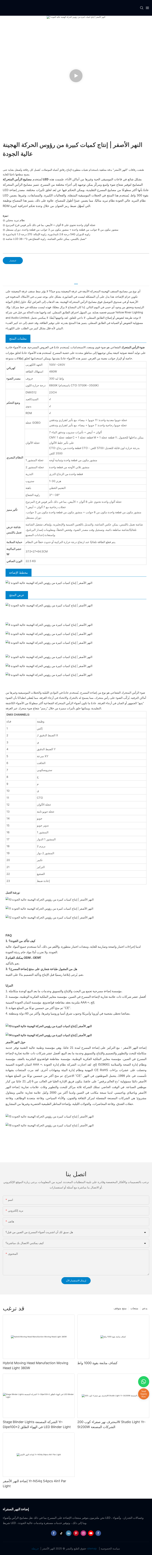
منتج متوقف (120, 1308)
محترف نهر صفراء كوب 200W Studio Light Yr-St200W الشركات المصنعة (111, 1424)
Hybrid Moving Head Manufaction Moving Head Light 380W (35, 1365)
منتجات (134, 1308)
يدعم (144, 1308)
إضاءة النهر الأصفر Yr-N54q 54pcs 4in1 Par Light (34, 1483)
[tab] (76, 282)
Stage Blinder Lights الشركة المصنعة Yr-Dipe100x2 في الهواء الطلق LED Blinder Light (37, 1424)
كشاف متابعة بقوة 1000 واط (97, 1363)
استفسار (12, 260)
